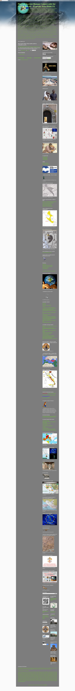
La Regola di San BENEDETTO (47, 319)
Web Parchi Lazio (27, 35)
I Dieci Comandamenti (46, 334)
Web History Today (45, 34)
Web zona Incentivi (53, 37)
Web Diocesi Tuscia (29, 34)
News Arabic (43, 20)
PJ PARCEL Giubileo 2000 (29, 26)
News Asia (48, 20)
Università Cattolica (53, 31)
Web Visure (47, 37)
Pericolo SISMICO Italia (21, 26)
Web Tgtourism (35, 37)
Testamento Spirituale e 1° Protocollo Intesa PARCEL (53, 599)
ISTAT (52, 17)
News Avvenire (53, 20)
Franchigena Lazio (47, 17)
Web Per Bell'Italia (38, 35)
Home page (29, 57)
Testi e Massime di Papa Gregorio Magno (48, 335)
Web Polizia (33, 35)
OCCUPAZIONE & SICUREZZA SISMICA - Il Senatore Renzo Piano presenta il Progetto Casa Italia (49, 329)
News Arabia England (37, 20)
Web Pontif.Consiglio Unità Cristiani (47, 35)
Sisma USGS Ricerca (31, 29)
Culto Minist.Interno (31, 17)
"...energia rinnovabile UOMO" (52, 393)
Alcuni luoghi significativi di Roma (47, 252)
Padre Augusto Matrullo (46, 397)
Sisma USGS (25, 29)
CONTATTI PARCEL (45, 615)
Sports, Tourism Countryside (39, 29)
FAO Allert (41, 17)
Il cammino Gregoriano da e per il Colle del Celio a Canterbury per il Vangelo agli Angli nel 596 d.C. (49, 318)
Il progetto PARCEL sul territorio (47, 322)
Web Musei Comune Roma (53, 34)
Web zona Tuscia (20, 38)
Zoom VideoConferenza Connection (47, 266)
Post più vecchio (37, 57)
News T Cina (48, 23)
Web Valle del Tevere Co (41, 37)
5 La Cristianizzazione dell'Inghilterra (48, 425)
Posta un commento (22, 54)
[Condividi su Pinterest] (35, 50)
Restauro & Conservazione (51, 26)
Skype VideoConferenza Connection (47, 265)
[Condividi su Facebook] (34, 50)
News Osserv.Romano (38, 23)
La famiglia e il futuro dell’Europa (47, 333)
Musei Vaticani (20, 20)
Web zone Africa (26, 38)
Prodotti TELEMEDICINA (46, 164)
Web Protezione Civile (21, 37)
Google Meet (44, 264)
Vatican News (19, 32)
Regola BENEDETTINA (42, 26)
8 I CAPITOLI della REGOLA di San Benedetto (49, 316)
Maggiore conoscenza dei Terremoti (47, 332)
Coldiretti (19, 17)
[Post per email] (30, 50)
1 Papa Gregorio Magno (46, 420)
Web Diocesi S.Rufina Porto (21, 34)
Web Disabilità (35, 34)
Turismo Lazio (20, 31)
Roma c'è (44, 306)
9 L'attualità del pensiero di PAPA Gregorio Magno (49, 430)
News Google (19, 23)
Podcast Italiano (45, 157)
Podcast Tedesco (45, 159)
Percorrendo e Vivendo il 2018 (47, 305)
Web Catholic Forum (43, 32)
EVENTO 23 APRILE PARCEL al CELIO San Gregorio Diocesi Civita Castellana (49, 337)
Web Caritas (37, 32)
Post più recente (21, 57)
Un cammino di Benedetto (31, 31)
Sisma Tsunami (20, 29)
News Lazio (32, 23)
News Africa (31, 20)
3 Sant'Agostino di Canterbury (47, 314)
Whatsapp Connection (46, 267)
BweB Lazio (44, 304)
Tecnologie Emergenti (47, 29)
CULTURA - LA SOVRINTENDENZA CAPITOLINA (49, 201)
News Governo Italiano (26, 23)
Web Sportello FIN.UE (28, 37)
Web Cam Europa (31, 32)
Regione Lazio (36, 26)
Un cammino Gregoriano (40, 31)
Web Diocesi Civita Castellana (51, 32)
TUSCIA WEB (25, 31)
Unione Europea (47, 31)
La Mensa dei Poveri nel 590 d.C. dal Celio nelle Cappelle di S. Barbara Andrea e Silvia (49, 309)
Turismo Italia (53, 29)
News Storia (43, 23)
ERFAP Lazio (37, 17)
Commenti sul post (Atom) (24, 59)
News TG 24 (53, 23)
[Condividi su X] (33, 50)
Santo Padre (53, 615)
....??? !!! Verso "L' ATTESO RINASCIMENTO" (49, 307)
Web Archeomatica (25, 32)
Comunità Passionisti (24, 17)
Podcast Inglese (45, 158)
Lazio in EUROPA (45, 268)
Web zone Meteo (32, 38)
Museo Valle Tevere (25, 20)
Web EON (40, 34)
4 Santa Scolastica (45, 315)
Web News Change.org (21, 35)
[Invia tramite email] (32, 50)
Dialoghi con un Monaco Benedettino (48, 206)
